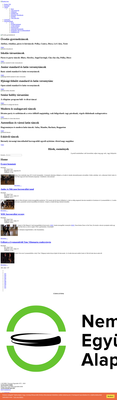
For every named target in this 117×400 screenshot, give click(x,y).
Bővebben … (18, 185)
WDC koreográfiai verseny (12, 214)
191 (5, 286)
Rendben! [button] (110, 396)
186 (5, 278)
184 (5, 275)
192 (5, 287)
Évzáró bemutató (8, 164)
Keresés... (3, 155)
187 (5, 280)
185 (5, 277)
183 (5, 274)
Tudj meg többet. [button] (18, 397)
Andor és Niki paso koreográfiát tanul (17, 189)
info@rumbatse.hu (6, 389)
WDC (52, 225)
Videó (2, 47)
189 (5, 283)
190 (5, 284)
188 (5, 281)
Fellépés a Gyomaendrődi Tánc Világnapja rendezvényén (26, 242)
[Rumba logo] (5, 1)
